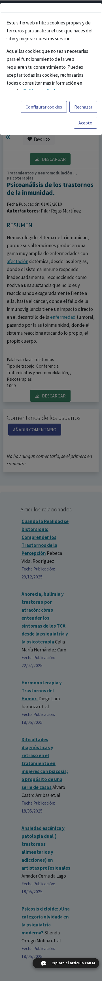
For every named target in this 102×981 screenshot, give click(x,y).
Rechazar (83, 107)
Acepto (85, 123)
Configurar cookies (44, 107)
